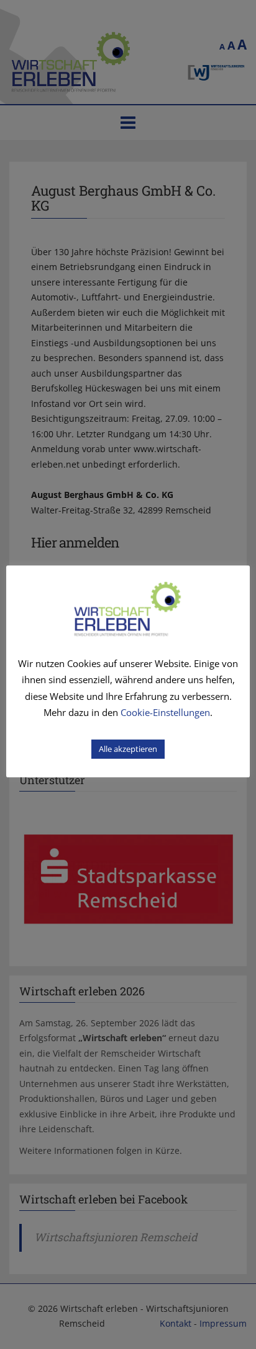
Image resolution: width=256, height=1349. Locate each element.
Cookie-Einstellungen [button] (165, 712)
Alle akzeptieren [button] (128, 748)
